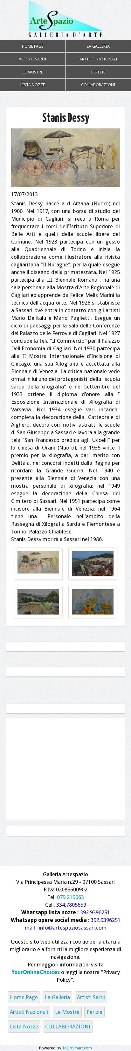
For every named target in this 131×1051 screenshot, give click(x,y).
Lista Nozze (32, 84)
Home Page (32, 46)
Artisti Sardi (32, 59)
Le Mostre (33, 72)
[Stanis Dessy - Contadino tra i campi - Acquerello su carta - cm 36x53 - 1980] (38, 602)
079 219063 (70, 897)
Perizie (98, 72)
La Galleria (98, 46)
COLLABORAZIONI (98, 84)
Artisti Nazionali (98, 59)
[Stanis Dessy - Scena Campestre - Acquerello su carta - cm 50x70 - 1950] (93, 565)
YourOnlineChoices (35, 972)
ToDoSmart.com (77, 1048)
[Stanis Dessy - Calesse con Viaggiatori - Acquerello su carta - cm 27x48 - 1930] (38, 562)
